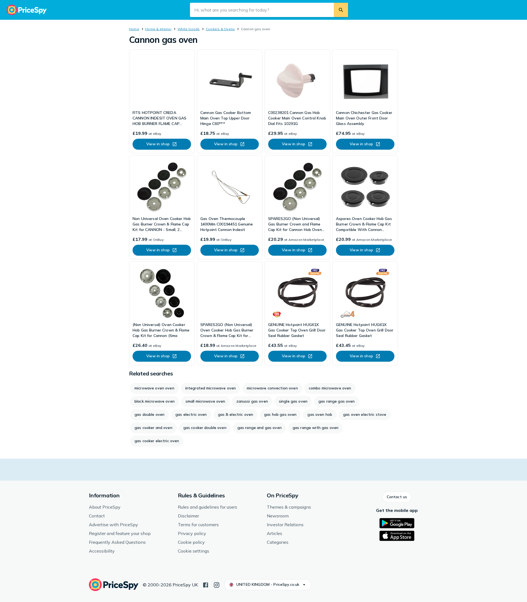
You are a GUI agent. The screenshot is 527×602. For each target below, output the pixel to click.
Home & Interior (158, 29)
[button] (396, 497)
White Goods (189, 29)
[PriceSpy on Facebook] (205, 584)
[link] (162, 101)
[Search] (341, 10)
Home (134, 29)
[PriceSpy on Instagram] (216, 584)
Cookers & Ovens (220, 29)
